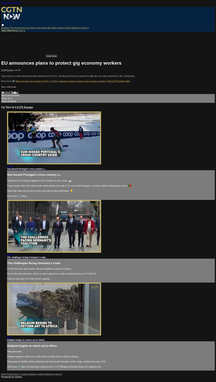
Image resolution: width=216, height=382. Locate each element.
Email (16, 92)
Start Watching (74, 28)
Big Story (53, 28)
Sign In (21, 30)
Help (3, 374)
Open (54, 56)
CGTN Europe (7, 70)
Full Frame (42, 28)
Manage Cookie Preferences (42, 374)
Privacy (16, 374)
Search (62, 28)
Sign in (85, 28)
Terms (9, 374)
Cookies (24, 374)
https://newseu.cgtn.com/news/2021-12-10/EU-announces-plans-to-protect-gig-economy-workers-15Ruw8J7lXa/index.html (72, 81)
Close (49, 56)
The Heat (15, 28)
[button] (3, 25)
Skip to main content (10, 2)
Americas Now (28, 28)
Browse (5, 28)
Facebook (6, 92)
